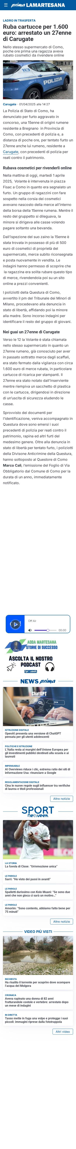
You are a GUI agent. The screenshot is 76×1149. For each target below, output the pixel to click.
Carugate (10, 152)
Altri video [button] (63, 1031)
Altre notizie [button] (61, 798)
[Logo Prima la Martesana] (38, 5)
